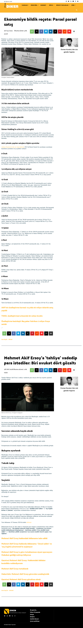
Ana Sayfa (4, 339)
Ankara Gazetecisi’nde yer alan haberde (12, 147)
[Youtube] (73, 1)
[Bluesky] (68, 1)
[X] (37, 32)
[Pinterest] (60, 32)
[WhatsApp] (32, 32)
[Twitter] (71, 1)
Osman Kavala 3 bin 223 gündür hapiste (69, 50)
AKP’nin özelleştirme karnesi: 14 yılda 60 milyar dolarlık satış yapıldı (27, 309)
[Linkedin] (51, 32)
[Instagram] (66, 1)
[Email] (46, 333)
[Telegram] (46, 32)
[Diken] (11, 5)
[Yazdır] (51, 333)
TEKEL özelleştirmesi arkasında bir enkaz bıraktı (22, 316)
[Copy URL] (55, 32)
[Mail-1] (78, 1)
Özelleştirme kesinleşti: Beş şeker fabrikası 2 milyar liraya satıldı (25, 323)
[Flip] (69, 32)
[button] (76, 10)
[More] (74, 32)
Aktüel (10, 339)
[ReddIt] (65, 32)
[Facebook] (75, 1)
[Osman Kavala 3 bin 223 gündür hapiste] (69, 42)
